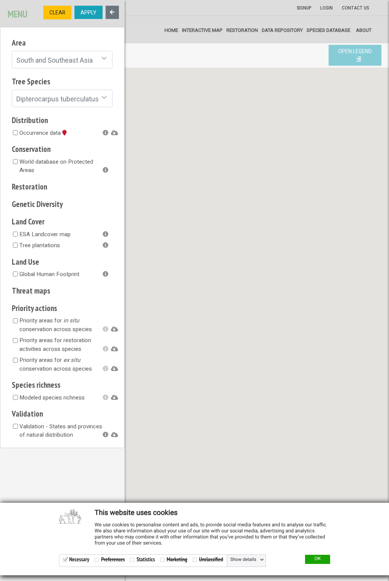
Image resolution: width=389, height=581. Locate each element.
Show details (243, 560)
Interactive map (202, 30)
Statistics (145, 559)
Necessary (79, 559)
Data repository (282, 30)
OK (318, 559)
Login (326, 8)
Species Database (328, 30)
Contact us (355, 8)
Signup (304, 8)
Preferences (113, 559)
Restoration (242, 30)
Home (171, 30)
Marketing (177, 559)
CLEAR (57, 13)
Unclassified (211, 559)
